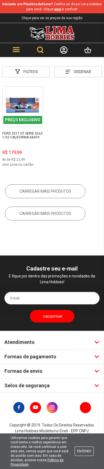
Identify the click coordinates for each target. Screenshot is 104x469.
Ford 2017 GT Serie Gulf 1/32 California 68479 (22, 135)
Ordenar (82, 72)
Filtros (30, 72)
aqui (57, 9)
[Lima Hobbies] (52, 33)
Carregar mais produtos (45, 191)
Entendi (84, 451)
